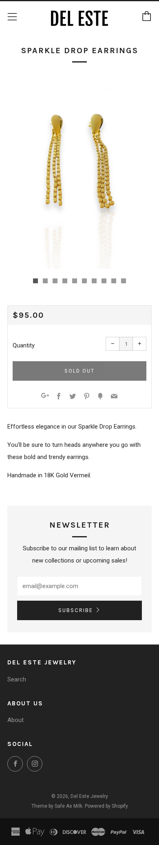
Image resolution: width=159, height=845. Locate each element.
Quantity (24, 345)
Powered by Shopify (106, 806)
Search (16, 679)
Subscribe (75, 610)
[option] (79, 173)
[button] (35, 280)
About (15, 720)
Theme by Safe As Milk (56, 806)
